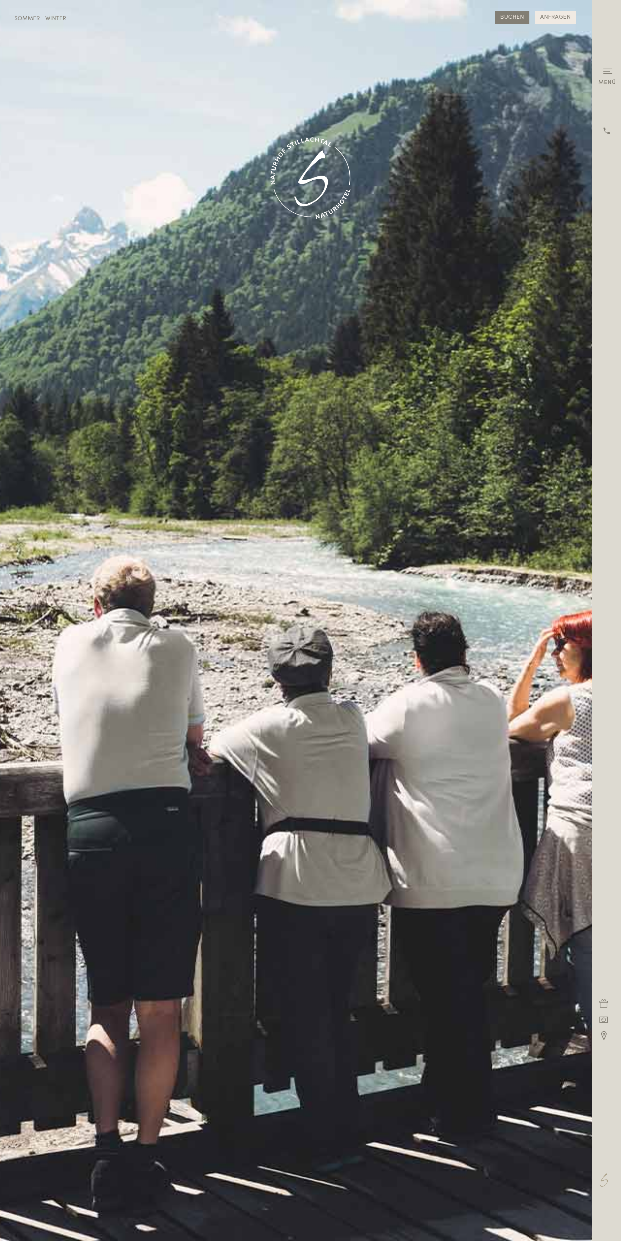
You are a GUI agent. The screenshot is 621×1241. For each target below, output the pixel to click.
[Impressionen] (603, 1019)
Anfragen (555, 17)
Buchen (512, 17)
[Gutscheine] (603, 1003)
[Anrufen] (606, 130)
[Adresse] (603, 1035)
